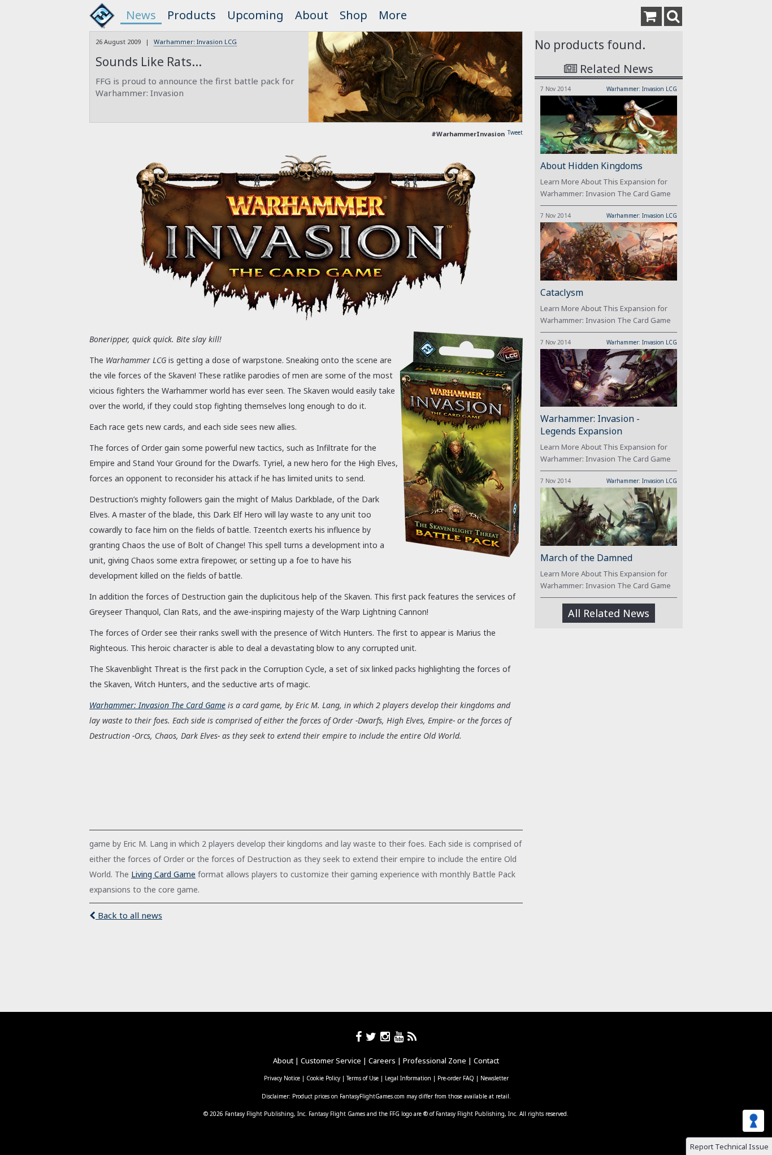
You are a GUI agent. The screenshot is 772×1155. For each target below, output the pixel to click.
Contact (486, 1060)
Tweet (515, 132)
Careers (382, 1060)
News (141, 15)
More (393, 15)
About (311, 15)
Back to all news (129, 915)
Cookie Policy (323, 1078)
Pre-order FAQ (455, 1078)
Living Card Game (163, 874)
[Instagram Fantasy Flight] (387, 1036)
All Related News (608, 613)
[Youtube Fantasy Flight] (400, 1036)
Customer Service (331, 1060)
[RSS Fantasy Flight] (412, 1036)
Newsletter (494, 1078)
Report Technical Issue (729, 1146)
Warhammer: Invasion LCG (195, 41)
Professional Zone (434, 1060)
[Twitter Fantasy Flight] (373, 1036)
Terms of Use (362, 1078)
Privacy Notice (282, 1078)
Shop (353, 15)
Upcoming (255, 15)
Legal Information (408, 1078)
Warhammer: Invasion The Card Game (157, 705)
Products (191, 15)
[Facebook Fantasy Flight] (360, 1036)
